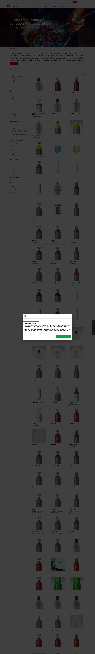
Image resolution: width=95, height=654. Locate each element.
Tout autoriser (63, 336)
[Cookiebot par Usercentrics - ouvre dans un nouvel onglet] (66, 316)
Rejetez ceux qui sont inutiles (31, 336)
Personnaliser (47, 336)
